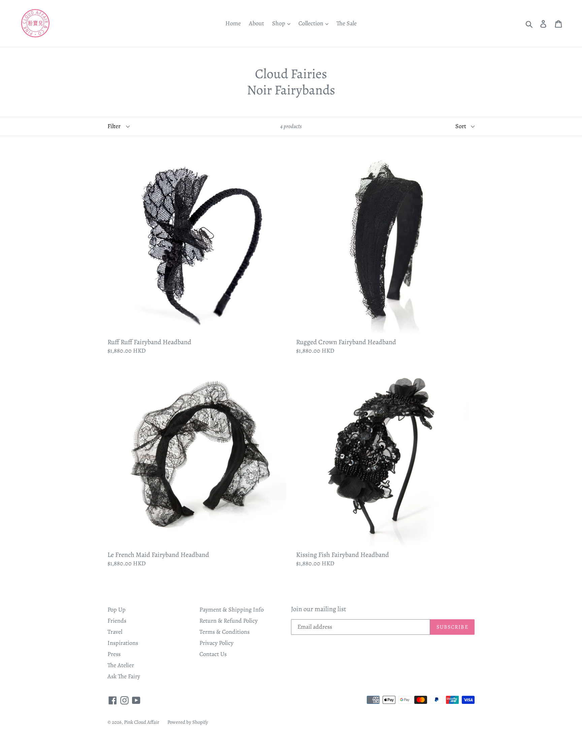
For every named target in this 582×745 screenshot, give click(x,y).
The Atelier (120, 665)
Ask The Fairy (123, 676)
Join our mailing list (318, 609)
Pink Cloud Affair (141, 722)
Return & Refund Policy (228, 621)
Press (114, 654)
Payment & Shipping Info (231, 609)
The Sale (346, 23)
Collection (311, 23)
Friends (116, 621)
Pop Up (116, 609)
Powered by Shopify (187, 722)
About (256, 23)
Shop (279, 23)
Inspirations (122, 643)
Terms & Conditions (224, 632)
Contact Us (213, 654)
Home (233, 23)
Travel (114, 632)
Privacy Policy (216, 643)
